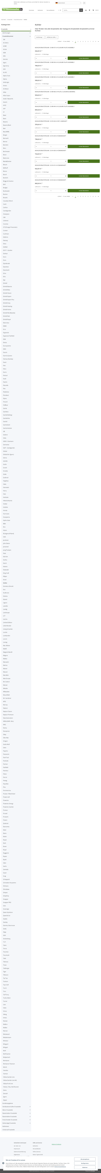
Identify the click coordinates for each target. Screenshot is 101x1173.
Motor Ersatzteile (8, 1110)
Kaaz (4, 553)
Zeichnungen (6, 33)
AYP (4, 109)
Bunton (5, 194)
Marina (5, 665)
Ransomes (6, 827)
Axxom (5, 102)
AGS (4, 69)
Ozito (4, 747)
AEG (4, 56)
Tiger (4, 971)
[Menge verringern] (36, 58)
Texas (5, 965)
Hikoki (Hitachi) (7, 500)
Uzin (4, 1004)
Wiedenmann (7, 1037)
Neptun (5, 708)
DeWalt (5, 247)
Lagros (5, 603)
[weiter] (98, 41)
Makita (5, 659)
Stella (4, 929)
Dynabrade (6, 263)
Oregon (5, 741)
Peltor (5, 774)
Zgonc (5, 1097)
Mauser (5, 672)
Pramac (5, 810)
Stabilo (5, 919)
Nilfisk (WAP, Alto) (8, 721)
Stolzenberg (6, 939)
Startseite (31, 10)
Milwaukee (6, 691)
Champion (6, 214)
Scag (4, 876)
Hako (4, 484)
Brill (4, 184)
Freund (5, 402)
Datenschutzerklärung (20, 1151)
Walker (5, 1027)
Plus (4, 787)
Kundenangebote (8, 1103)
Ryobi (4, 859)
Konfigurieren (85, 1163)
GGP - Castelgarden (9, 448)
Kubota (5, 596)
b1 (4, 112)
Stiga (4, 932)
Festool (5, 375)
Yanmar (5, 1074)
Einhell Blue (6, 290)
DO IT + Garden (7, 250)
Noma (5, 728)
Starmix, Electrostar (9, 925)
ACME (5, 46)
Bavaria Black (7, 125)
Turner (5, 1001)
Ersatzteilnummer (8, 36)
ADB (4, 53)
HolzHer (5, 507)
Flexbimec (6, 392)
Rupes (5, 856)
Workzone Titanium (9, 1064)
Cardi (4, 204)
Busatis (5, 197)
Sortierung (39, 37)
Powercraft (6, 797)
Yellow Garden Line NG (10, 1080)
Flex (4, 388)
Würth (5, 1067)
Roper (5, 840)
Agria (4, 62)
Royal (4, 850)
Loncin (5, 639)
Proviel (5, 813)
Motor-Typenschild (38, 1154)
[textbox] (68, 3)
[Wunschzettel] (89, 10)
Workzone (6, 1060)
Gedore (5, 435)
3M (4, 39)
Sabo (4, 863)
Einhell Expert (7, 296)
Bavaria (5, 122)
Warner (5, 1031)
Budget (5, 188)
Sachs (5, 866)
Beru (4, 148)
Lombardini (6, 636)
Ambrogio (6, 82)
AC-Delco (6, 43)
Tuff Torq (6, 995)
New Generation (8, 718)
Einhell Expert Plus (8, 300)
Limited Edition (7, 622)
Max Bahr (6, 675)
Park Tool (6, 757)
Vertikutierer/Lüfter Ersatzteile (12, 1107)
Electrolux (6, 323)
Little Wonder (7, 626)
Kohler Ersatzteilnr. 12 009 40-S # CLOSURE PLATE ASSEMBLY (54, 77)
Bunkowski (6, 191)
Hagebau (6, 481)
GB (4, 431)
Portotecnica (7, 790)
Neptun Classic (7, 711)
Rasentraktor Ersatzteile (10, 1113)
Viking (5, 1014)
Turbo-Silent (6, 998)
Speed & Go (6, 915)
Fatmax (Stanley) (8, 359)
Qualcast (5, 823)
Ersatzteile (4, 29)
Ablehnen (85, 1167)
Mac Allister (6, 645)
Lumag (5, 642)
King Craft (6, 573)
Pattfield (5, 767)
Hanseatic (6, 487)
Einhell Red (6, 316)
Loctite (5, 632)
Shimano (5, 886)
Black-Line (6, 158)
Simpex (5, 892)
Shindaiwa (6, 889)
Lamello (5, 606)
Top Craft (6, 985)
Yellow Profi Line (8, 1083)
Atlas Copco (6, 95)
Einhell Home (7, 309)
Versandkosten (50, 10)
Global (5, 451)
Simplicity (6, 896)
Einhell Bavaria (7, 286)
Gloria (5, 458)
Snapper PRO (7, 902)
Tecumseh (6, 955)
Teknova (5, 962)
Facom (5, 352)
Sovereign (6, 909)
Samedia (5, 869)
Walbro (5, 1024)
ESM (4, 339)
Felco (4, 369)
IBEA (4, 524)
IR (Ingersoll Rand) (8, 533)
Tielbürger (6, 968)
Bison (4, 155)
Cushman (6, 234)
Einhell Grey (6, 303)
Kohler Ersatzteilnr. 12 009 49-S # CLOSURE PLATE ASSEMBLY (54, 106)
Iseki (4, 537)
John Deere (6, 543)
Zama (4, 1090)
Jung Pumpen (7, 550)
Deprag (5, 240)
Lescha (5, 619)
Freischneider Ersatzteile (10, 1120)
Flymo (5, 398)
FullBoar (5, 405)
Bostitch (5, 178)
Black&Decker (7, 161)
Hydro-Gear (6, 520)
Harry (5, 491)
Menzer (5, 685)
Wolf (4, 1051)
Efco (4, 276)
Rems (4, 833)
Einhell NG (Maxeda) (9, 313)
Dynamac (6, 267)
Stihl (4, 935)
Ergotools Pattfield (8, 336)
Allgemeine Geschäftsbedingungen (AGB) (21, 1155)
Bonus (5, 171)
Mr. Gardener (7, 698)
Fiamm (5, 382)
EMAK (5, 326)
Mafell (5, 649)
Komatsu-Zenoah (8, 586)
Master (5, 668)
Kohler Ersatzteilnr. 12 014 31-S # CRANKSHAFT (50, 165)
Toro (4, 991)
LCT (4, 616)
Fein (4, 365)
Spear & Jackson (8, 912)
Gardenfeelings (7, 415)
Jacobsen (6, 540)
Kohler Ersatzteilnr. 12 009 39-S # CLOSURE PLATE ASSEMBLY (54, 62)
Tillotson (5, 975)
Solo (4, 906)
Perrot (5, 777)
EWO (4, 349)
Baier (4, 115)
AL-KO (5, 72)
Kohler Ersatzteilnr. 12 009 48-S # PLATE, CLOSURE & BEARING (55, 92)
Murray (5, 705)
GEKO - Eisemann (8, 441)
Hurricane (6, 514)
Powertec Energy (8, 803)
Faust (4, 362)
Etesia (5, 342)
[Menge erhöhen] (65, 58)
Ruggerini (6, 853)
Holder (5, 504)
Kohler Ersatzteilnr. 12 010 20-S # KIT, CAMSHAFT (51, 121)
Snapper (5, 899)
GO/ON (5, 461)
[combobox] (68, 3)
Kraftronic (6, 593)
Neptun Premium (8, 715)
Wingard (5, 1044)
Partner (5, 764)
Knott (4, 580)
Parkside (5, 761)
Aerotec (5, 59)
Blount (5, 165)
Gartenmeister (7, 428)
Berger (5, 135)
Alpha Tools (6, 76)
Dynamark (6, 270)
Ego (4, 280)
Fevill (4, 379)
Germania (6, 445)
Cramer (5, 230)
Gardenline (6, 418)
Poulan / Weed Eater (9, 794)
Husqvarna (6, 517)
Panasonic (6, 754)
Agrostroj (6, 66)
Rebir (4, 830)
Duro (4, 257)
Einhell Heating (7, 306)
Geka (4, 438)
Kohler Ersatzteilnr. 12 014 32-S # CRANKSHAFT (50, 180)
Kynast (5, 599)
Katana (5, 566)
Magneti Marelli (7, 652)
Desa (4, 244)
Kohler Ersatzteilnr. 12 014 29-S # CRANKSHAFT (50, 136)
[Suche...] (81, 10)
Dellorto (5, 237)
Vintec (5, 1018)
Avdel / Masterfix (8, 99)
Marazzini (6, 662)
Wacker (5, 1021)
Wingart (5, 1047)
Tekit (4, 958)
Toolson (5, 981)
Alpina (5, 79)
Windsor (5, 1041)
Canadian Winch (8, 201)
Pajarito (5, 751)
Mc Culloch (6, 682)
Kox (4, 589)
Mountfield (6, 695)
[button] (86, 10)
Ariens (5, 85)
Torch (5, 988)
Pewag (5, 780)
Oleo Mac (6, 738)
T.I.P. (4, 942)
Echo (4, 273)
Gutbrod (5, 477)
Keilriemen (6, 1126)
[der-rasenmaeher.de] (12, 9)
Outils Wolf (6, 744)
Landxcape (6, 612)
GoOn (5, 464)
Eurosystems (7, 346)
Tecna (5, 948)
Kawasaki (6, 570)
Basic (4, 118)
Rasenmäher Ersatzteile (10, 1116)
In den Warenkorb (84, 58)
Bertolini (5, 145)
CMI (4, 217)
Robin (5, 836)
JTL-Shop (93, 1171)
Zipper (5, 1100)
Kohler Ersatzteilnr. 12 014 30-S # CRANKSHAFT (50, 150)
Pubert (5, 820)
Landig (5, 609)
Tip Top (5, 978)
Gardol (5, 421)
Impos (5, 530)
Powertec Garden (8, 807)
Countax (5, 224)
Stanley (5, 922)
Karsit (5, 563)
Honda (5, 510)
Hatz (4, 494)
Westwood (6, 1034)
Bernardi (5, 138)
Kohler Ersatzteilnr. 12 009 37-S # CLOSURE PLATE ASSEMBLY (54, 47)
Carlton (5, 207)
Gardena (5, 412)
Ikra (4, 527)
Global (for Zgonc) (8, 454)
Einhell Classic (7, 293)
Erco (4, 329)
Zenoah (5, 1093)
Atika (4, 92)
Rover (5, 846)
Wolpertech (6, 1057)
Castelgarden (7, 211)
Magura (5, 655)
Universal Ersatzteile (9, 1130)
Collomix (5, 220)
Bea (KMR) (6, 132)
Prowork (5, 817)
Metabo (5, 688)
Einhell (5, 283)
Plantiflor (6, 784)
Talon (4, 945)
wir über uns (17, 1146)
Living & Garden (8, 629)
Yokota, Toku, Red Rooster (11, 1087)
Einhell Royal (7, 319)
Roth (4, 843)
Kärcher (5, 556)
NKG (4, 724)
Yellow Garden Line (9, 1077)
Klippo (5, 576)
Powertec (6, 800)
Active (5, 49)
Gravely (5, 471)
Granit (5, 468)
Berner (5, 141)
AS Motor (6, 89)
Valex (4, 1008)
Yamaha (5, 1070)
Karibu (5, 560)
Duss (4, 260)
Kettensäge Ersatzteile (9, 1123)
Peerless (5, 771)
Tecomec (6, 952)
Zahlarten (40, 10)
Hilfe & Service (36, 1151)
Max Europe (6, 678)
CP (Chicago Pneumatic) (10, 227)
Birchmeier (6, 151)
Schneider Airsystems (9, 883)
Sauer (5, 873)
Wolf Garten (6, 1054)
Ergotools (6, 332)
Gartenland (6, 425)
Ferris (5, 372)
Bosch (5, 174)
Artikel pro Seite (51, 37)
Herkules (5, 497)
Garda (5, 408)
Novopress (6, 731)
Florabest (6, 395)
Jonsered (5, 547)
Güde (4, 474)
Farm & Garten (7, 356)
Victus (5, 1011)
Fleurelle (5, 385)
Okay (4, 734)
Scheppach (6, 879)
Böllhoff (5, 168)
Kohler (5, 583)
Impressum (17, 1148)
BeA (4, 128)
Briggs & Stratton (8, 181)
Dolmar (5, 253)
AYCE (4, 105)
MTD (4, 701)
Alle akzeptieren (85, 1159)
